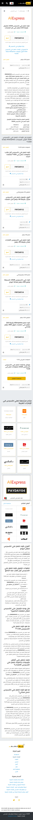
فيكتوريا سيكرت (8, 418)
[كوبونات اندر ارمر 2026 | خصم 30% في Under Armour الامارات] (24, 533)
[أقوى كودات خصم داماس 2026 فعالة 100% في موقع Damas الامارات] (8, 462)
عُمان (16, 764)
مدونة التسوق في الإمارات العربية (16, 785)
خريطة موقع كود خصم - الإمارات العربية (16, 787)
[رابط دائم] (29, 179)
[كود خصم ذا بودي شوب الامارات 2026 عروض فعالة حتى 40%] (24, 428)
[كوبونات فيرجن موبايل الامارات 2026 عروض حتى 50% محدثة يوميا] (24, 445)
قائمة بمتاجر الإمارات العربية (17, 780)
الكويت (16, 759)
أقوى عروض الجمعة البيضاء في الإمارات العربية (16, 792)
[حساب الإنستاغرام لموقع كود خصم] (19, 799)
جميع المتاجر (22, 11)
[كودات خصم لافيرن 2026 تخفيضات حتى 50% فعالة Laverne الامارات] (24, 462)
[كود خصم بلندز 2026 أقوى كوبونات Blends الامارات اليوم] (9, 533)
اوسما (8, 451)
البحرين (16, 762)
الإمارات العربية (16, 757)
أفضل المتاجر (25, 503)
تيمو (24, 418)
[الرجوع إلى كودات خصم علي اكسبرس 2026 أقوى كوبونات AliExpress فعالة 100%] (4, 11)
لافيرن (24, 468)
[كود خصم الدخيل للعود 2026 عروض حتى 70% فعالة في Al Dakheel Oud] (8, 428)
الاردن (16, 772)
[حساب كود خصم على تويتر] (14, 799)
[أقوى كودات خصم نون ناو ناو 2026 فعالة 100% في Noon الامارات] (9, 539)
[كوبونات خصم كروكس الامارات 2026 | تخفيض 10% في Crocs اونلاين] (24, 539)
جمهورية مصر (16, 769)
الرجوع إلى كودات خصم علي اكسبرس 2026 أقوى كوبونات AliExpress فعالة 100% (16, 51)
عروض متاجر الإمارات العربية (16, 782)
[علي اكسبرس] (16, 18)
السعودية (16, 755)
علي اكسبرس (14, 11)
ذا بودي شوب (24, 434)
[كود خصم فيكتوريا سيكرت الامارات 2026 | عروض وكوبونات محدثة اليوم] (8, 411)
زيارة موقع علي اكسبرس (17, 46)
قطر (16, 767)
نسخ (7, 38)
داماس (8, 468)
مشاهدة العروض (16, 378)
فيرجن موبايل (24, 451)
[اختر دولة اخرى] (11, 3)
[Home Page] (25, 3)
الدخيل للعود (9, 434)
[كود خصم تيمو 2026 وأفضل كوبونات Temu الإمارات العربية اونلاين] (24, 411)
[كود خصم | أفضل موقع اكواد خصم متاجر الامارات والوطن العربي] (28, 11)
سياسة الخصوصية (12, 816)
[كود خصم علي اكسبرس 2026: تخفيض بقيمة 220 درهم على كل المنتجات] (16, 487)
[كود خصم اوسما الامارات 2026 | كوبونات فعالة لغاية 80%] (8, 445)
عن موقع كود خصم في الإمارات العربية (16, 790)
